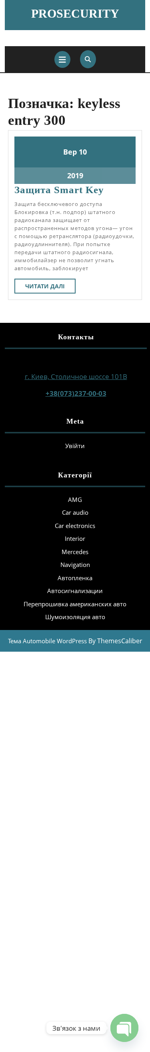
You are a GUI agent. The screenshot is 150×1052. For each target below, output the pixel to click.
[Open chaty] (124, 1028)
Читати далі (50, 288)
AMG (75, 499)
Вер (70, 152)
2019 (75, 175)
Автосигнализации (75, 591)
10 (83, 152)
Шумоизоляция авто (75, 617)
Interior (75, 538)
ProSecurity (75, 13)
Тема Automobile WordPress (47, 641)
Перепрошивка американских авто (75, 604)
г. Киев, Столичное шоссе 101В (76, 376)
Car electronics (75, 526)
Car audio (75, 512)
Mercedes (75, 552)
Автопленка (75, 578)
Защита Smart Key (59, 189)
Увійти (75, 446)
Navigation (75, 565)
